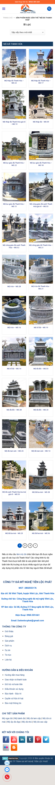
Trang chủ (7, 18)
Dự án (7, 650)
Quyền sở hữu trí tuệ (14, 698)
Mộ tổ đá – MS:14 (14, 369)
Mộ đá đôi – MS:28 (14, 410)
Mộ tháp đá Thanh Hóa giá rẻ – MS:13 (14, 123)
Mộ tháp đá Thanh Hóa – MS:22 (14, 82)
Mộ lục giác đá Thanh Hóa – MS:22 (14, 164)
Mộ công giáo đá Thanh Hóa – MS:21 (41, 246)
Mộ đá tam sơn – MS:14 (41, 451)
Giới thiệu (9, 631)
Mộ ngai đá (7, 718)
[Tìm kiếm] (49, 9)
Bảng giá (9, 636)
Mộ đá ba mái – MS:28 (41, 492)
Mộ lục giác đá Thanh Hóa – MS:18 (41, 164)
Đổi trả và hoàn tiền (14, 684)
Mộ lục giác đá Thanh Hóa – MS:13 (14, 205)
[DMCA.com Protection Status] (10, 758)
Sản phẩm (9, 641)
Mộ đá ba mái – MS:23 (14, 533)
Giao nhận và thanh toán (16, 679)
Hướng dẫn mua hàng (14, 675)
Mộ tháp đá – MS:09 (41, 122)
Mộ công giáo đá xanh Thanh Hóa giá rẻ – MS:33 (41, 205)
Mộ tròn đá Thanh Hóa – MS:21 (40, 287)
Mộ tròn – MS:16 (14, 327)
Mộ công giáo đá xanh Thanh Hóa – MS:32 (14, 246)
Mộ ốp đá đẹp (13, 722)
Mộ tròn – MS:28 (14, 286)
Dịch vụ (8, 645)
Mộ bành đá (19, 718)
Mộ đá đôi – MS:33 (41, 369)
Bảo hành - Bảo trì (13, 693)
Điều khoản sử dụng (14, 689)
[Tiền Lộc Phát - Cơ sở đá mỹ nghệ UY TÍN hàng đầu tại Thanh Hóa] (27, 8)
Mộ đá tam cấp (34, 718)
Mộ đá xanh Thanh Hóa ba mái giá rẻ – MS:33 (14, 493)
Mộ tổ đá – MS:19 (41, 327)
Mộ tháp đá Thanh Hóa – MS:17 (41, 82)
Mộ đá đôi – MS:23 (41, 410)
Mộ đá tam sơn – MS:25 (14, 451)
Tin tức (8, 655)
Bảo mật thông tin (13, 703)
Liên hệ (8, 659)
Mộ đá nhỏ (27, 722)
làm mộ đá (21, 554)
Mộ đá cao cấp (40, 722)
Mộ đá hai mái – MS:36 (41, 533)
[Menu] (4, 8)
